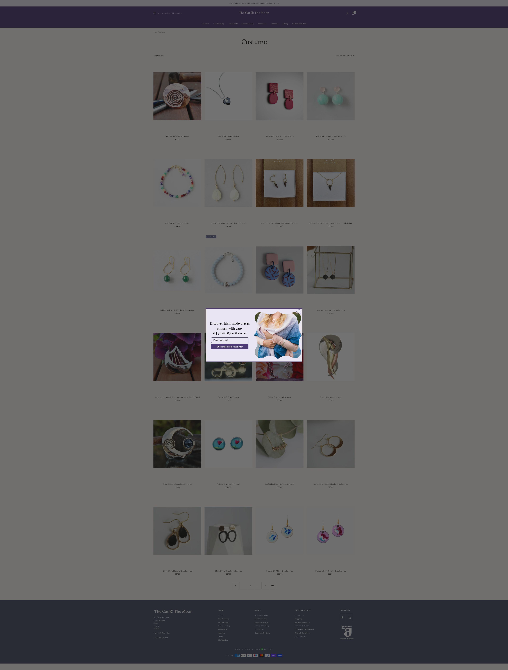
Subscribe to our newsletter (230, 347)
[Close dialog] (299, 311)
